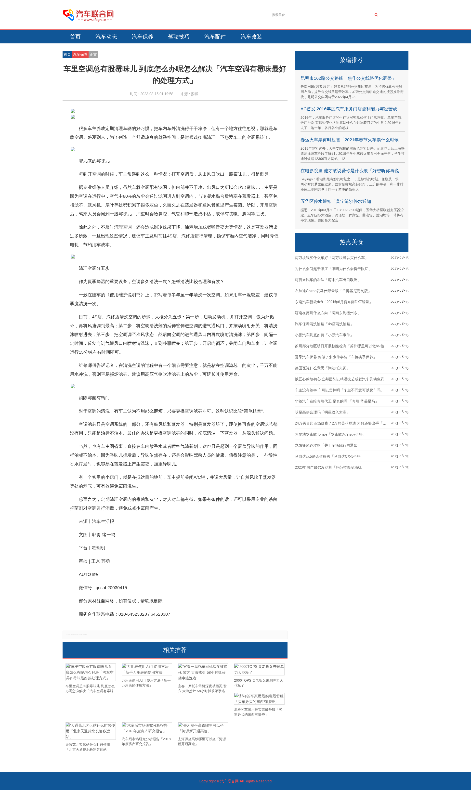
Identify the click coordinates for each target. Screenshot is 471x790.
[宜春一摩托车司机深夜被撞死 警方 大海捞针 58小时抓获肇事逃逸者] (203, 672)
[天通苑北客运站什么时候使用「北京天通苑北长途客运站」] (90, 731)
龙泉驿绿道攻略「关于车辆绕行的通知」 (328, 445)
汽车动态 (106, 37)
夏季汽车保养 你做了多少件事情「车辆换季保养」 (336, 357)
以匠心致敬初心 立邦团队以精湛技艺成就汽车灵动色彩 (339, 379)
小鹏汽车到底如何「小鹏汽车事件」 (324, 335)
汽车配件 (215, 37)
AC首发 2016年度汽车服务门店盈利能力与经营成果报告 (355, 108)
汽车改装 (251, 37)
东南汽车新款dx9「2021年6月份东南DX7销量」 (334, 302)
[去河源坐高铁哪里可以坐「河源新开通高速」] (203, 728)
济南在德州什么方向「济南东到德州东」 (328, 313)
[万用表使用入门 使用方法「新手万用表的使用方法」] (147, 669)
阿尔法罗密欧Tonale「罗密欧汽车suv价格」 (330, 434)
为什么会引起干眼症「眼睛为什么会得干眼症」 (333, 269)
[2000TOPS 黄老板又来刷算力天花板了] (259, 669)
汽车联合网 (229, 781)
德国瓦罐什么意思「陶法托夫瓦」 (322, 368)
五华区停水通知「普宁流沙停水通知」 (338, 201)
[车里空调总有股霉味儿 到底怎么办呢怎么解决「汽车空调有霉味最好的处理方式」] (90, 672)
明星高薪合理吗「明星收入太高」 (322, 412)
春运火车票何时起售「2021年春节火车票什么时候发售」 (356, 139)
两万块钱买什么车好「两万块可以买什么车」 (331, 258)
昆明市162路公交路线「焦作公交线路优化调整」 (348, 78)
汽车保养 (142, 37)
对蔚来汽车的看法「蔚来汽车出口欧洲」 (328, 280)
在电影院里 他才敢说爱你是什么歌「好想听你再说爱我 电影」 (361, 170)
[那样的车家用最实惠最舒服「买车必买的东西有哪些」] (259, 699)
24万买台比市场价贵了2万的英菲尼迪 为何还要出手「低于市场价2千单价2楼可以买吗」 (366, 423)
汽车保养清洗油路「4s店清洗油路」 (324, 324)
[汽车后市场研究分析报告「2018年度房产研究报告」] (147, 728)
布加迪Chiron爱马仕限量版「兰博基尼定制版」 (333, 291)
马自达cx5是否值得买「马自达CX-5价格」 (329, 456)
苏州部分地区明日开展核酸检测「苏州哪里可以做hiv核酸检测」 (347, 346)
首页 (75, 37)
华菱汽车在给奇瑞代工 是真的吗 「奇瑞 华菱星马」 (337, 401)
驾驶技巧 (179, 37)
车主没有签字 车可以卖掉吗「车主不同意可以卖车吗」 (339, 390)
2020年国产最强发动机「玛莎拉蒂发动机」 (330, 467)
